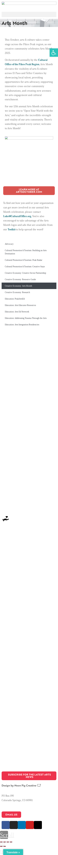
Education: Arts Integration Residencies (22, 324)
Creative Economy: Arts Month (18, 286)
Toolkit (12, 229)
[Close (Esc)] (1, 841)
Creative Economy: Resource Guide (20, 279)
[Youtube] (30, 825)
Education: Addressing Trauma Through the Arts (26, 318)
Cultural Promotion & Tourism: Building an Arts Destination (26, 252)
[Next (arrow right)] (4, 846)
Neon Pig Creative (25, 785)
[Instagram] (14, 825)
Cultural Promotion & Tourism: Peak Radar (23, 260)
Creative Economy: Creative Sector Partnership (25, 273)
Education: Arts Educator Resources (20, 305)
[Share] (4, 841)
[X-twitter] (38, 825)
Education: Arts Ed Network (17, 311)
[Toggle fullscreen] (7, 841)
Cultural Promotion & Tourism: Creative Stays (25, 266)
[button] (29, 14)
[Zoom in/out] (11, 841)
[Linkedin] (22, 825)
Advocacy (9, 244)
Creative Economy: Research (17, 292)
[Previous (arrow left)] (1, 846)
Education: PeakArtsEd (15, 298)
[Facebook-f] (6, 825)
